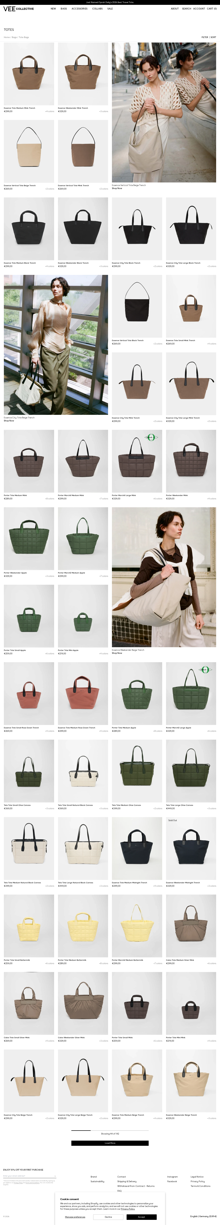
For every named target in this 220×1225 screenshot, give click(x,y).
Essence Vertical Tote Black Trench (127, 340)
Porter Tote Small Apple (15, 650)
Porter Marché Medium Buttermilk (127, 960)
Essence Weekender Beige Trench (181, 1115)
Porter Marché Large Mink (124, 495)
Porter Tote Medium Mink (15, 495)
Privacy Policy (128, 1209)
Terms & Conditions (200, 1186)
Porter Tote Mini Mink (175, 1037)
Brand (94, 1177)
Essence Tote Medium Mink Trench (19, 108)
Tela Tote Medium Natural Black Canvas (22, 883)
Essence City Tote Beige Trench (18, 1115)
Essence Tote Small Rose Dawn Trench (21, 728)
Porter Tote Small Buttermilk (17, 960)
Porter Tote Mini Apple (68, 650)
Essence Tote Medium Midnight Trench (129, 883)
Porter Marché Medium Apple (71, 573)
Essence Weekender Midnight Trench (183, 883)
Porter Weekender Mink (177, 495)
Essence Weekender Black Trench (73, 263)
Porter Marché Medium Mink (71, 495)
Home (7, 37)
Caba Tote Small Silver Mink (17, 1037)
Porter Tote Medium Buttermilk (72, 960)
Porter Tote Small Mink (122, 1037)
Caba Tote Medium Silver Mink (180, 960)
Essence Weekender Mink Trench (73, 108)
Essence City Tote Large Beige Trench (75, 1115)
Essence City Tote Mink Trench (126, 418)
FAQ (119, 1191)
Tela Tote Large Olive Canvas (179, 805)
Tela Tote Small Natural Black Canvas (75, 805)
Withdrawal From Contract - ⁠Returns (135, 1186)
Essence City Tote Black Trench (126, 263)
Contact (121, 1177)
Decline (108, 1217)
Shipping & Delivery (127, 1181)
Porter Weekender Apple (15, 573)
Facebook (172, 1181)
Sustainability (98, 1181)
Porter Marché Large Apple (178, 728)
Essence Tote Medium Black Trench (20, 263)
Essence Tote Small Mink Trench (180, 340)
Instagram (172, 1177)
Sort (213, 37)
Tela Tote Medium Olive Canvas (126, 805)
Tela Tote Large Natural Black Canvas (75, 883)
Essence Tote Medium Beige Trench (128, 1115)
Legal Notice (197, 1177)
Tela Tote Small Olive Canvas (17, 805)
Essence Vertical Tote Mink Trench (73, 185)
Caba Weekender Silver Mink (71, 1037)
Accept (141, 1217)
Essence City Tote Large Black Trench (183, 263)
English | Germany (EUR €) (203, 1216)
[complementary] (110, 2)
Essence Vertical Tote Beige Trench (20, 185)
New (53, 8)
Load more (110, 1143)
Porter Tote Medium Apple (124, 728)
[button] (186, 8)
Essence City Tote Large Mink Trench (183, 418)
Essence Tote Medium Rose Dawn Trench (76, 728)
